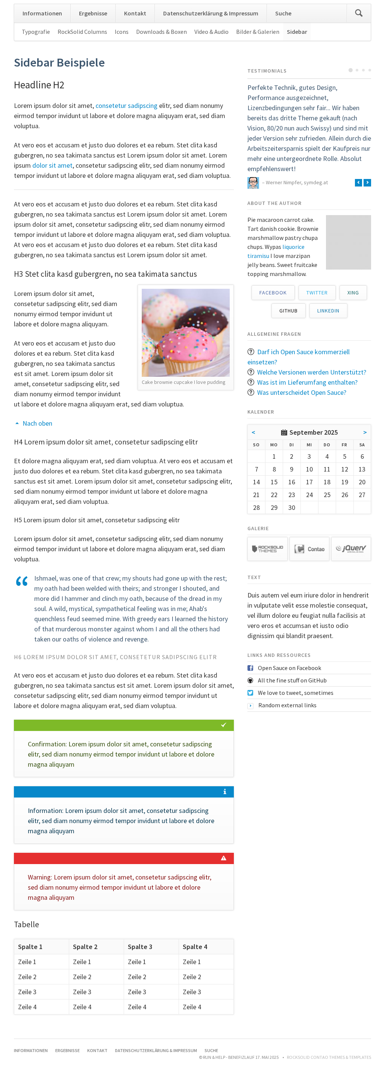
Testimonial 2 (357, 70)
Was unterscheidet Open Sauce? (301, 392)
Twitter (317, 292)
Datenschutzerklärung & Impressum (210, 13)
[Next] (367, 183)
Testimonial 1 (350, 70)
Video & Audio (211, 31)
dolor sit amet (52, 165)
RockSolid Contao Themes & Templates (329, 1057)
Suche (283, 13)
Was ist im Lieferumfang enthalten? (307, 382)
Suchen (359, 13)
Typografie (36, 31)
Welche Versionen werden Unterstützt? (311, 372)
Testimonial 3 (363, 70)
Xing (353, 292)
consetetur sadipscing (126, 105)
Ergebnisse (93, 13)
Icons (122, 31)
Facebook (273, 292)
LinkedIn (328, 310)
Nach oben (37, 423)
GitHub (288, 310)
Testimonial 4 (370, 70)
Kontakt (135, 13)
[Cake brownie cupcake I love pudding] (186, 333)
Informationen (42, 13)
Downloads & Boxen (161, 31)
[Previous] (358, 183)
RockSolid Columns (82, 31)
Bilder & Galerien (257, 31)
